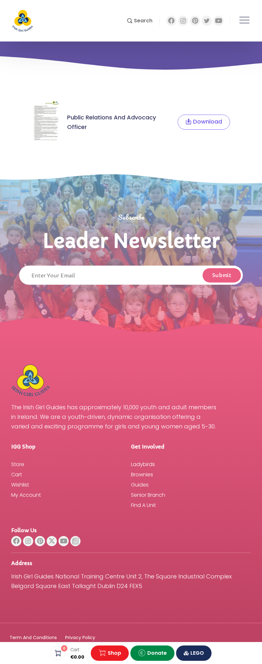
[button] (139, 21)
